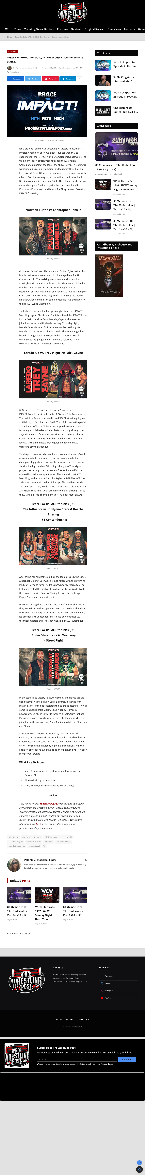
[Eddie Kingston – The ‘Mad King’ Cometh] (103, 80)
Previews (62, 29)
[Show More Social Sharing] (79, 78)
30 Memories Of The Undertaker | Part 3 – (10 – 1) (18, 911)
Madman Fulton (33, 841)
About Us (83, 1019)
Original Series (94, 29)
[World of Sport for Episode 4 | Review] (103, 65)
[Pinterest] (10, 178)
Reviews (76, 29)
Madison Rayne (16, 841)
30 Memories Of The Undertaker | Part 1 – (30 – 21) (124, 225)
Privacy (70, 1019)
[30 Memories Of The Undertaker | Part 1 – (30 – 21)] (103, 224)
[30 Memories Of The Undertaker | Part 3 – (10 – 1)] (19, 895)
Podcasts (129, 29)
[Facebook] (10, 156)
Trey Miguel (34, 846)
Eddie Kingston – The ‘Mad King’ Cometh (123, 80)
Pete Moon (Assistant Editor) (27, 68)
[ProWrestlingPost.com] (72, 12)
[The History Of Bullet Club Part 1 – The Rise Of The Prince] (103, 111)
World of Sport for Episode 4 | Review (124, 64)
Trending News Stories (38, 29)
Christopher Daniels (31, 837)
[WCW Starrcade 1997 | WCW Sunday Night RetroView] (47, 895)
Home (17, 29)
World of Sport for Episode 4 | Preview (125, 94)
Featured (12, 52)
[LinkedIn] (10, 171)
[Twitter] (10, 163)
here (38, 824)
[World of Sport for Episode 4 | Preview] (103, 95)
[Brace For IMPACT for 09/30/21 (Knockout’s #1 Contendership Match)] (47, 111)
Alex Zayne (14, 837)
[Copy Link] (10, 192)
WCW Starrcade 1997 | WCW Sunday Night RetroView (45, 913)
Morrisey (48, 841)
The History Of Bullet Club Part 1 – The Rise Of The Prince (125, 110)
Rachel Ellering (63, 841)
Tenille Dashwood (17, 846)
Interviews (114, 29)
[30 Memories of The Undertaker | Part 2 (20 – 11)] (75, 895)
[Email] (10, 185)
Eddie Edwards (51, 837)
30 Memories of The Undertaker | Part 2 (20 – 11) (74, 911)
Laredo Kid (67, 837)
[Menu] (6, 29)
